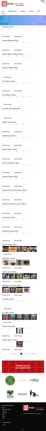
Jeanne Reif (6, 326)
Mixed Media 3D (27, 21)
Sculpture (11, 23)
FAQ (3, 414)
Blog (3, 407)
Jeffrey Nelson (7, 340)
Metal (42, 19)
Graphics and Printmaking (30, 19)
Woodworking (34, 23)
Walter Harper (7, 149)
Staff (3, 418)
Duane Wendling (8, 40)
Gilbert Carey (7, 122)
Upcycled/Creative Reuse (22, 23)
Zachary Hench (7, 176)
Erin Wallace (6, 95)
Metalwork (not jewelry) (5, 21)
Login (3, 424)
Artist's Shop (6, 36)
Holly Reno (6, 217)
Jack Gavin (6, 258)
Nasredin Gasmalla (9, 108)
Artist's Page (18, 36)
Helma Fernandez (8, 163)
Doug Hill (5, 27)
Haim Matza (6, 136)
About (3, 416)
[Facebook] (22, 429)
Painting (33, 21)
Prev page (13, 353)
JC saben (5, 299)
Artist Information (6, 409)
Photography (42, 21)
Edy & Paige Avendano (10, 54)
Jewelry (38, 19)
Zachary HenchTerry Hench (11, 204)
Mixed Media (13, 21)
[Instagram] (23, 429)
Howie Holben (7, 244)
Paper (37, 21)
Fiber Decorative (6, 19)
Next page (32, 353)
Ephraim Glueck (7, 68)
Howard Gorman (8, 231)
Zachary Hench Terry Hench (12, 190)
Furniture (19, 19)
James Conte (7, 272)
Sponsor (4, 412)
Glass (23, 19)
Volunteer (4, 411)
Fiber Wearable (13, 19)
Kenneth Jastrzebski (9, 285)
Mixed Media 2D (20, 21)
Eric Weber (6, 81)
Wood (29, 23)
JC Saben (5, 313)
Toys (15, 23)
